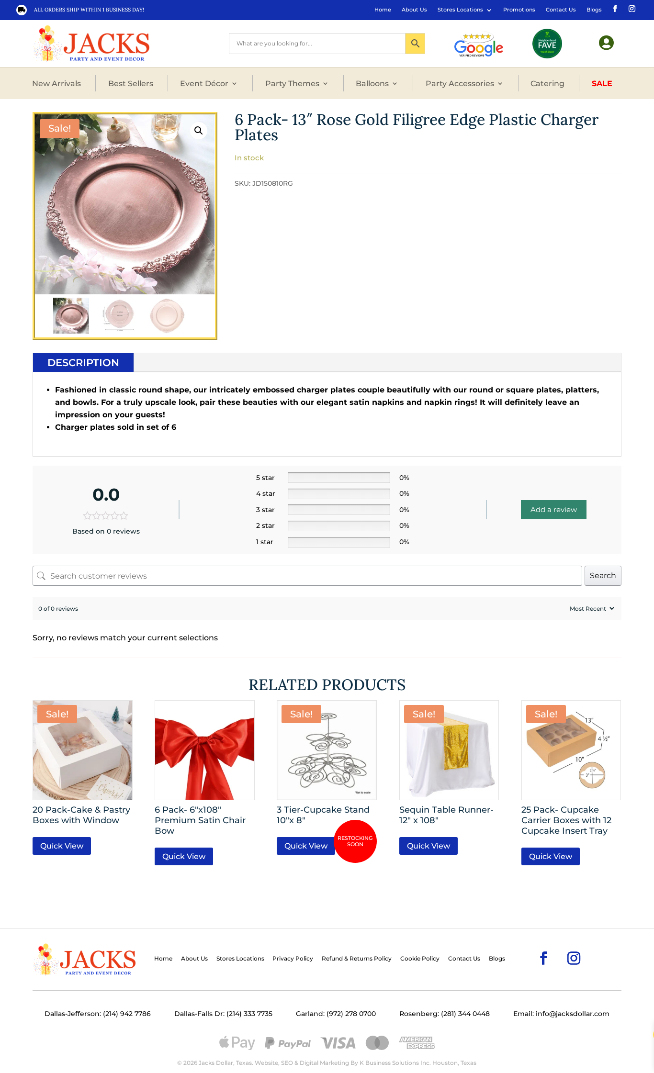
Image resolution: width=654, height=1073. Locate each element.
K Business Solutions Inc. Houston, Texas (418, 1063)
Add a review (553, 509)
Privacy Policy (292, 958)
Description (83, 363)
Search (603, 575)
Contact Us (561, 10)
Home (382, 10)
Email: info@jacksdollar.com (561, 1013)
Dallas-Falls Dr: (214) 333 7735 (223, 1013)
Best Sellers (130, 83)
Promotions (519, 10)
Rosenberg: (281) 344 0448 (444, 1013)
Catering (547, 83)
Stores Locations (460, 10)
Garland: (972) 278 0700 (336, 1013)
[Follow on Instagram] (631, 8)
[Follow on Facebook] (614, 8)
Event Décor (204, 83)
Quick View (61, 845)
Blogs (594, 10)
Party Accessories (460, 83)
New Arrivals (56, 83)
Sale (602, 83)
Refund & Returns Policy (357, 958)
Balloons (372, 83)
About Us (414, 10)
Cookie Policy (420, 958)
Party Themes (292, 83)
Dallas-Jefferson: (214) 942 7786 (98, 1013)
